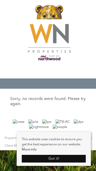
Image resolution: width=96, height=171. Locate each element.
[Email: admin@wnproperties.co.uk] (45, 70)
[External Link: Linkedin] (53, 70)
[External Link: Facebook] (48, 70)
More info (29, 149)
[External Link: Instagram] (50, 70)
